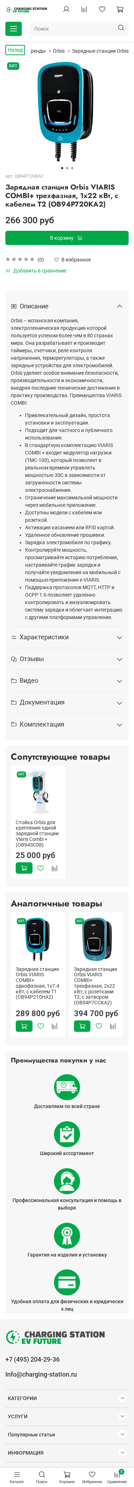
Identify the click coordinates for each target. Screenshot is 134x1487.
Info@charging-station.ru (41, 1374)
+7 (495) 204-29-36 (32, 1359)
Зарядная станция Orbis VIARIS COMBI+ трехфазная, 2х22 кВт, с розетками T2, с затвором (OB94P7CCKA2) (95, 986)
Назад (15, 50)
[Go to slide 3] (72, 168)
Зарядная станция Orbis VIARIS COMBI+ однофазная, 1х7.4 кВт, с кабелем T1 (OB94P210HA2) (37, 983)
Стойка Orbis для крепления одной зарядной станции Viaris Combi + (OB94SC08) (37, 833)
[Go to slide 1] (62, 168)
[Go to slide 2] (67, 168)
